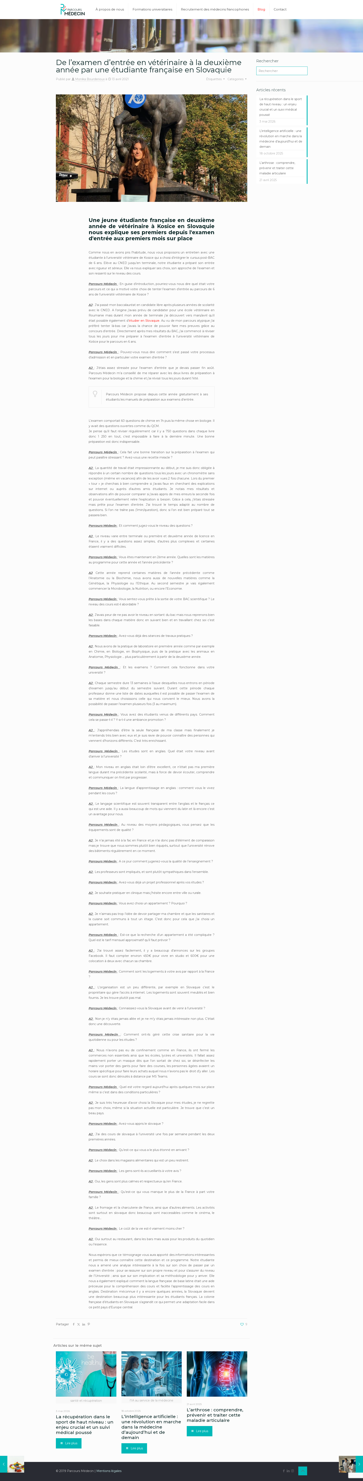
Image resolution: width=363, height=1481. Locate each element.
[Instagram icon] (292, 1471)
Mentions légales (108, 1471)
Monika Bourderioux (90, 79)
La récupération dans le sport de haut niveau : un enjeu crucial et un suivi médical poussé (84, 1424)
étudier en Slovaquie (144, 321)
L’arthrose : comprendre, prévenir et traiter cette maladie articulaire (215, 1415)
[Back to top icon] (302, 1471)
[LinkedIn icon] (288, 1471)
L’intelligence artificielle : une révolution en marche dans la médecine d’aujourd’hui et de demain (151, 1427)
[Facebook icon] (283, 1471)
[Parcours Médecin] (72, 9)
